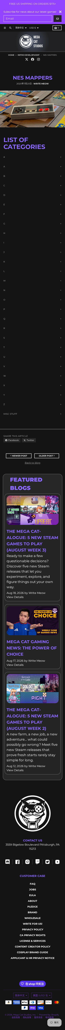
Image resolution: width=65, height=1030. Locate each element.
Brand (32, 912)
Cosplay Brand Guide (32, 952)
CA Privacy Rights (32, 935)
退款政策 (16, 1017)
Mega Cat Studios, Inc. (24, 1014)
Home (11, 55)
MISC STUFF (10, 414)
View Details (15, 597)
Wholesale (32, 918)
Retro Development (29, 55)
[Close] (60, 11)
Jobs (32, 889)
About (32, 901)
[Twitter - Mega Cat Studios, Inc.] (26, 59)
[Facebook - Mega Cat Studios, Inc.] (32, 59)
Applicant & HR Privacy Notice (32, 958)
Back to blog (32, 462)
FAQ (32, 883)
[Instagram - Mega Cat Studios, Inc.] (38, 59)
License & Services (33, 940)
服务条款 (38, 1017)
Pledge (32, 906)
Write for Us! (32, 923)
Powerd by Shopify (49, 1014)
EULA (32, 895)
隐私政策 (27, 1017)
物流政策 (49, 1017)
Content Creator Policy (32, 946)
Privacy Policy (32, 929)
